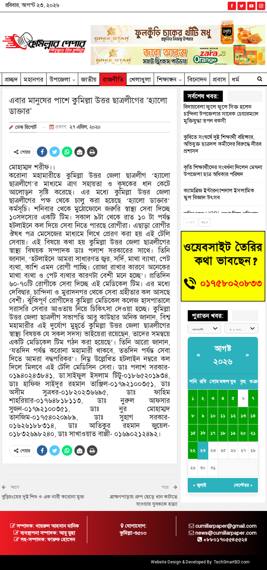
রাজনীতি (113, 79)
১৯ (232, 433)
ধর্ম (235, 79)
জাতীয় (89, 79)
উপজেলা (59, 79)
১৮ (223, 433)
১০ (213, 416)
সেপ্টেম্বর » (243, 485)
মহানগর (33, 79)
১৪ (253, 416)
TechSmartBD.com (232, 562)
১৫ (193, 433)
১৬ (202, 433)
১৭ (212, 433)
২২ (192, 450)
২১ (253, 433)
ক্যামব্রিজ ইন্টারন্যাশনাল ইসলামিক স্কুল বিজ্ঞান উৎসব (219, 194)
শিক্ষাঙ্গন (167, 79)
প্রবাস (219, 79)
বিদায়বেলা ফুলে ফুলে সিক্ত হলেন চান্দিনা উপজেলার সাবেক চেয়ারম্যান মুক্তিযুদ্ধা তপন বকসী (221, 114)
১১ (222, 416)
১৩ (243, 416)
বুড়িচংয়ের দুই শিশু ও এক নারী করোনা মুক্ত (43, 497)
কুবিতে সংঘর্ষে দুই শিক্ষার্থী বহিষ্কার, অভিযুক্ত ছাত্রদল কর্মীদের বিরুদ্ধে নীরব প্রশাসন (222, 144)
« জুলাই (199, 485)
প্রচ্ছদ (11, 79)
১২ (233, 416)
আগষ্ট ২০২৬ (222, 355)
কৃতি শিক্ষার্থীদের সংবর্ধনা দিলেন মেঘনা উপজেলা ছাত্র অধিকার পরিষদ (223, 171)
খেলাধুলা (140, 79)
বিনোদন (197, 79)
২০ (243, 433)
